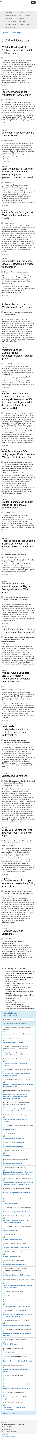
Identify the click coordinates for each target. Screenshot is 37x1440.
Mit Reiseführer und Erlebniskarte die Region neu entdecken (19, 974)
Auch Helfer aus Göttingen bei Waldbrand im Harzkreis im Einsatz (17, 215)
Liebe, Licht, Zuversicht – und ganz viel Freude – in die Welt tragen (16, 832)
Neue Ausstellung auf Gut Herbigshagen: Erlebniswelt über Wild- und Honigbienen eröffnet (18, 454)
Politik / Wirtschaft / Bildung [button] (13, 16)
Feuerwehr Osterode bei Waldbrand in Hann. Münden (16, 93)
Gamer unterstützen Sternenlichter (24, 972)
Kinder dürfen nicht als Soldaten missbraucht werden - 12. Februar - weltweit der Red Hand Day (18, 545)
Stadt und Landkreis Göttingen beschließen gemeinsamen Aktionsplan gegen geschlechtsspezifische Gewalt (17, 173)
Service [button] (21, 21)
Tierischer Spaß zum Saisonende (12, 932)
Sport (28, 16)
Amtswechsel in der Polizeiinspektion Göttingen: (15, 1004)
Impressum (4, 1434)
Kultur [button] (28, 13)
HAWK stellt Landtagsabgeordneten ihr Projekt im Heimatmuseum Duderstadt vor (15, 730)
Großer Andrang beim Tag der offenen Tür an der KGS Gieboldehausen (17, 504)
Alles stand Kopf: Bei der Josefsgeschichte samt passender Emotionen (19, 1008)
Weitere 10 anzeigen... (10, 1413)
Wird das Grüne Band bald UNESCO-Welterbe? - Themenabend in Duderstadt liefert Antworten (16, 677)
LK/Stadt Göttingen (16, 33)
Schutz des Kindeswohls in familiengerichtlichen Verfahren (17, 1000)
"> (4, 687)
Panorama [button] (8, 13)
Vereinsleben (20, 18)
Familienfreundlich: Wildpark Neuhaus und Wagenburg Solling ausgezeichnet (18, 883)
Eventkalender (24, 24)
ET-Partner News (10, 21)
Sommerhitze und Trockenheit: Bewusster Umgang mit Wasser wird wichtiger (17, 263)
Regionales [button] (19, 13)
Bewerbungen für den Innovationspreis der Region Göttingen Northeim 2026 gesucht (15, 588)
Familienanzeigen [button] (10, 24)
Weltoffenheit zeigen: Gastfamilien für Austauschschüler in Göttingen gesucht (17, 354)
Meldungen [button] (8, 18)
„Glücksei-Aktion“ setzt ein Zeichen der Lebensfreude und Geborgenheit (20, 996)
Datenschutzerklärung (8, 1436)
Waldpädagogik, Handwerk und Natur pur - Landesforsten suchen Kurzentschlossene (19, 979)
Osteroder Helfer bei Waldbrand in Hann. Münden (17, 134)
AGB (2, 1438)
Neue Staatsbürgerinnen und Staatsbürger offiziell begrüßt (18, 988)
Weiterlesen (5, 85)
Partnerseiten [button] (9, 27)
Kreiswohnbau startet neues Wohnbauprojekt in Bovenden (16, 305)
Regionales (4, 33)
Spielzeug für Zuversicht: (14, 775)
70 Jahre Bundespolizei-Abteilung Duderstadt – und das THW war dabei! (17, 49)
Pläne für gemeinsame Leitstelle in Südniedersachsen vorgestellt (18, 630)
